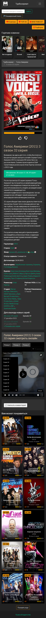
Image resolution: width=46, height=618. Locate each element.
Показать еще (23, 608)
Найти (28, 11)
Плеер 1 (7, 345)
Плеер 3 (26, 345)
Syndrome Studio (10, 308)
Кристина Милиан (33, 271)
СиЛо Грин (8, 273)
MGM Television (10, 294)
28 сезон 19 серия (11, 316)
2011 (16, 244)
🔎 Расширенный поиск (12, 16)
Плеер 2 (16, 345)
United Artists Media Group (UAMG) (11, 303)
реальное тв (22, 252)
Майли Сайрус (18, 273)
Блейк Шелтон (17, 276)
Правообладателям (23, 615)
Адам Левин (28, 276)
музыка (12, 252)
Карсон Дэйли (30, 273)
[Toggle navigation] (40, 4)
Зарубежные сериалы (23, 264)
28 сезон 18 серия (11, 322)
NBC (12, 306)
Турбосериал (22, 3)
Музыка (15, 267)
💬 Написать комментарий (15, 405)
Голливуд (7, 267)
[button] (12, 326)
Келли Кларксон (28, 278)
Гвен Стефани (16, 278)
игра (32, 252)
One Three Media (10, 299)
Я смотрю (38, 349)
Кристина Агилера (18, 271)
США (12, 248)
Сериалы (36, 264)
